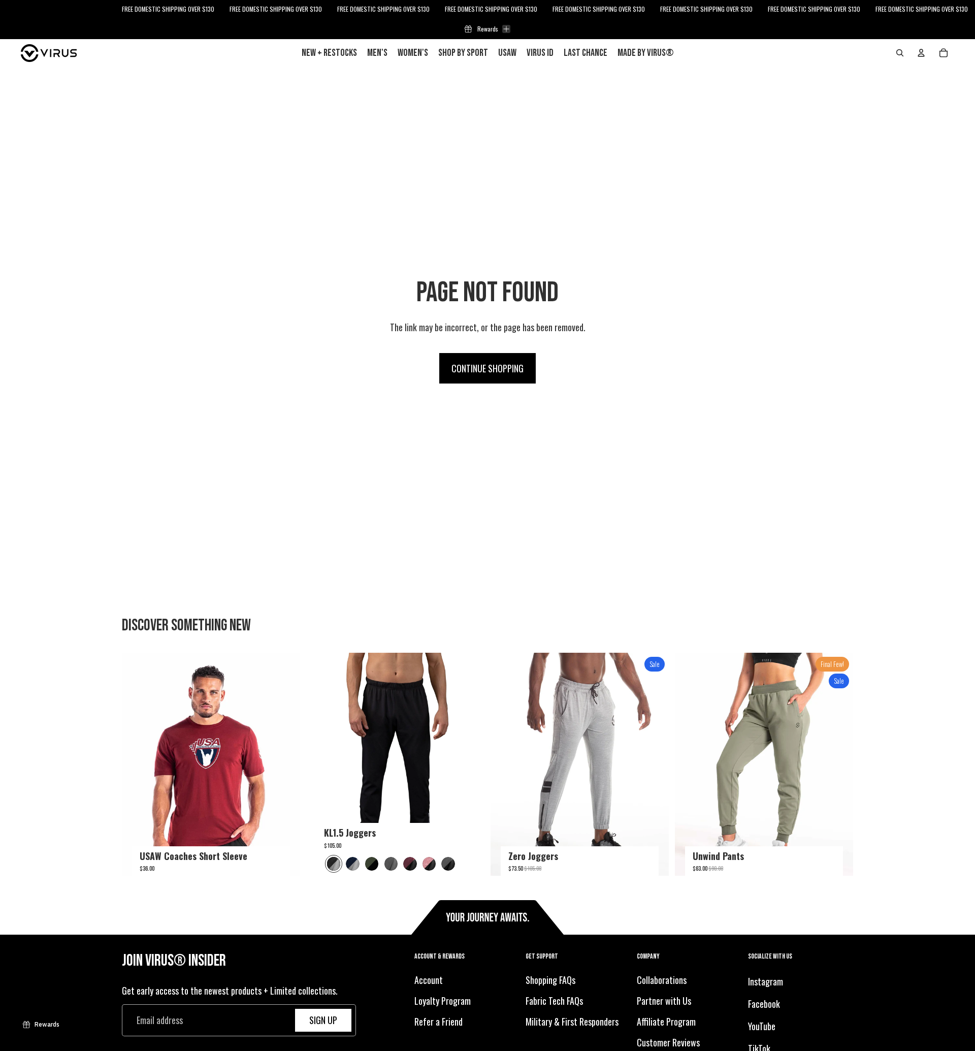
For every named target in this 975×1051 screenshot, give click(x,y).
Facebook (764, 1003)
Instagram (765, 982)
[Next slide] (285, 764)
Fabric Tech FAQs (554, 1000)
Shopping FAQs (550, 980)
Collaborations (662, 980)
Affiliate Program (666, 1021)
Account (428, 980)
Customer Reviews (668, 1042)
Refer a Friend (438, 1021)
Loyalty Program (442, 1000)
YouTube (761, 1026)
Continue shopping (487, 368)
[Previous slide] (137, 764)
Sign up (323, 1020)
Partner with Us (664, 1000)
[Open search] (900, 53)
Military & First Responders (572, 1021)
